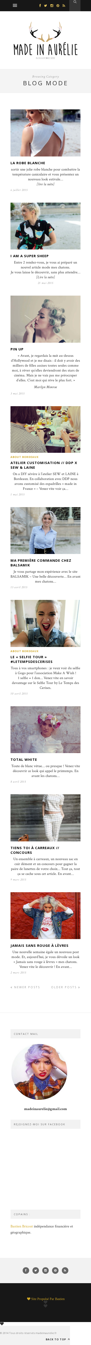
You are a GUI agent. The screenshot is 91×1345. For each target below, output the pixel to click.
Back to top (56, 1339)
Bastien (60, 1298)
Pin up (17, 349)
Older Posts (64, 987)
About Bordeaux (24, 457)
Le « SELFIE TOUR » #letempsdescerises (31, 659)
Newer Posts (26, 987)
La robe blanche (27, 162)
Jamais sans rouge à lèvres (39, 945)
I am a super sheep (29, 255)
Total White (23, 759)
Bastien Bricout (21, 1226)
